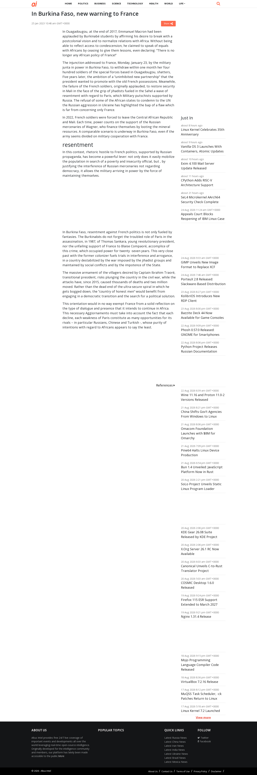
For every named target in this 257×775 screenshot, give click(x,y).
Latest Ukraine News (176, 753)
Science (116, 3)
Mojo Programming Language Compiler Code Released (200, 665)
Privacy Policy (200, 771)
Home (68, 3)
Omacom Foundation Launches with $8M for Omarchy (198, 433)
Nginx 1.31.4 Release (196, 616)
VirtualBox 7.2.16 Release (199, 682)
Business (100, 3)
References (165, 385)
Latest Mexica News (175, 761)
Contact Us (167, 771)
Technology (135, 3)
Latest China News (175, 741)
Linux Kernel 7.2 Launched (200, 711)
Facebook (205, 741)
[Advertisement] (44, 81)
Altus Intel (46, 770)
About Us (153, 771)
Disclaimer (216, 771)
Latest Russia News (175, 737)
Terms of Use (183, 771)
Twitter (204, 737)
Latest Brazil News (175, 757)
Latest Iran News (174, 745)
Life (181, 3)
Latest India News (174, 749)
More (61, 756)
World (168, 3)
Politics (83, 3)
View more (203, 717)
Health (153, 3)
